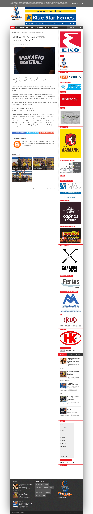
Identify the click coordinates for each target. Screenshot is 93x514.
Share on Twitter (33, 132)
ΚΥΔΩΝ (62, 449)
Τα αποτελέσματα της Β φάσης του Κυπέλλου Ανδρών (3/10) (24, 494)
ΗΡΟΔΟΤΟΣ (63, 443)
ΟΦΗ (61, 453)
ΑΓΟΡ (61, 424)
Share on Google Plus (48, 132)
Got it (81, 3)
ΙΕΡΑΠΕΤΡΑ (63, 446)
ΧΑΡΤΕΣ (69, 512)
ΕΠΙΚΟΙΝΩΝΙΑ (76, 512)
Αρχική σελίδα (34, 188)
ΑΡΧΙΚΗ (64, 512)
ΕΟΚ (61, 434)
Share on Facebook (20, 132)
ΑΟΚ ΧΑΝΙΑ (63, 427)
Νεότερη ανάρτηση (16, 188)
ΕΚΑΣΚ (62, 430)
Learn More (75, 3)
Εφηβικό (26, 44)
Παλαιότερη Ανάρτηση (52, 188)
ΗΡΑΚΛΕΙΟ (62, 440)
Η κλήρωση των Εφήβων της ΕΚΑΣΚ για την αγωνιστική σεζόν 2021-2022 (25, 486)
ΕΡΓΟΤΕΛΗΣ (63, 437)
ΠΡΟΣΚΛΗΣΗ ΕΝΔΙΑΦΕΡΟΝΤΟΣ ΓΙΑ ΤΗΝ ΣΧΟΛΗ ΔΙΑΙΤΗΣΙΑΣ (25, 503)
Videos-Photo (63, 456)
